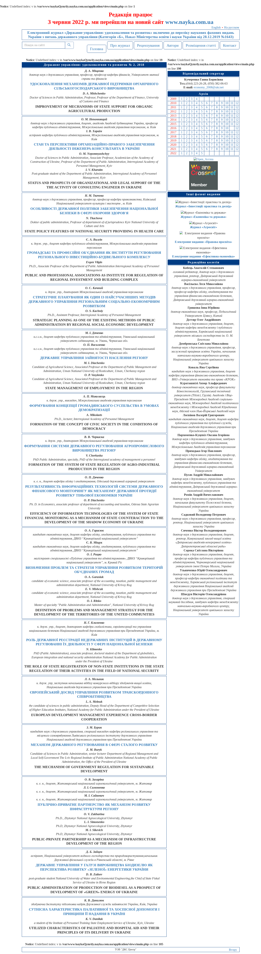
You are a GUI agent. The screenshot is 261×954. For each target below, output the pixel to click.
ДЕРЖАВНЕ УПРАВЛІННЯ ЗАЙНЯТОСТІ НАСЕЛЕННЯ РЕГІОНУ (94, 358)
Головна (96, 49)
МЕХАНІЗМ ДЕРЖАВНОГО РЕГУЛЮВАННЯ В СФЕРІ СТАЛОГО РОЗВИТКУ (94, 745)
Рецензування (148, 45)
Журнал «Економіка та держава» (203, 216)
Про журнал (120, 45)
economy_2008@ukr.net (209, 87)
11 (231, 103)
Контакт (229, 45)
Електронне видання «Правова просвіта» (203, 241)
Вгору (233, 949)
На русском (231, 27)
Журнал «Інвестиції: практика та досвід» (203, 206)
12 (236, 103)
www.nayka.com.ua (189, 22)
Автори (173, 45)
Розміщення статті (201, 45)
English (216, 27)
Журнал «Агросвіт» (203, 227)
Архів (203, 93)
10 (226, 103)
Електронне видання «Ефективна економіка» (203, 256)
